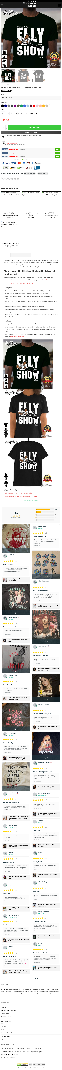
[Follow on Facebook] (26, 1)
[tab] (6, 255)
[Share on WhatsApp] (2, 178)
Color (3, 102)
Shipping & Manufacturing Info (21, 255)
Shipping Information (7, 1033)
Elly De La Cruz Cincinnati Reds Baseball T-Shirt (18, 493)
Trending (8, 84)
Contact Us (4, 1030)
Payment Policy (5, 1036)
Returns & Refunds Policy (8, 1010)
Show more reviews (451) (31, 978)
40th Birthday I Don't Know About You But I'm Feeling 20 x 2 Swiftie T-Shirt (18, 818)
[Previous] (4, 38)
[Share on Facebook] (5, 178)
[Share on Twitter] (8, 178)
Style (3, 94)
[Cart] (59, 5)
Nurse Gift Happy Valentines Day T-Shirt (31, 214)
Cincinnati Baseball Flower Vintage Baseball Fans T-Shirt (21, 496)
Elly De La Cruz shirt (43, 173)
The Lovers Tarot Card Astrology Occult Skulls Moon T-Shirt (10, 244)
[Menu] (2, 5)
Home (2, 84)
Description (5, 255)
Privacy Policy (5, 1013)
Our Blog (3, 1026)
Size (2, 109)
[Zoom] (3, 66)
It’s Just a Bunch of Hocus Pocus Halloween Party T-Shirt (51, 214)
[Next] (57, 38)
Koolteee (46, 280)
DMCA (3, 1039)
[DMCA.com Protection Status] (22, 1064)
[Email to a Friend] (12, 178)
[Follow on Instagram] (28, 1)
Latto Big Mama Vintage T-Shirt (47, 787)
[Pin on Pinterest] (15, 178)
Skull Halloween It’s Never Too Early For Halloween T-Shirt (11, 214)
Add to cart (34, 127)
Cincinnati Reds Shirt (29, 173)
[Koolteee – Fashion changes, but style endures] (31, 5)
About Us (3, 1007)
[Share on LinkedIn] (18, 178)
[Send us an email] (31, 1)
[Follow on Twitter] (30, 1)
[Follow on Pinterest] (33, 1)
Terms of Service (6, 1017)
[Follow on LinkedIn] (35, 1)
